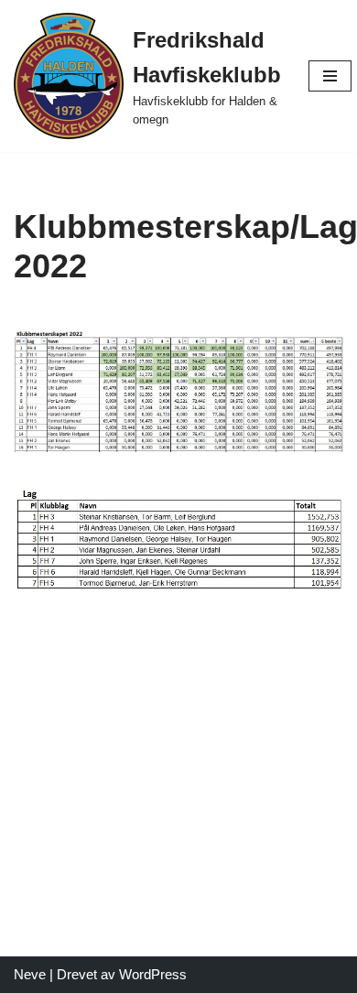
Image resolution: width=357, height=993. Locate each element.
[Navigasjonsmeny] (330, 76)
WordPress (153, 974)
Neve (30, 974)
